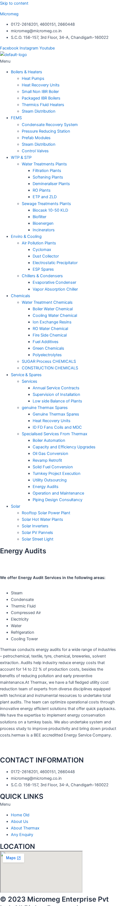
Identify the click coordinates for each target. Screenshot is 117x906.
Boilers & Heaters (26, 71)
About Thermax (25, 828)
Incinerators (44, 229)
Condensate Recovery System (50, 124)
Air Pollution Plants (39, 243)
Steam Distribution (39, 111)
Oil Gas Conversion (50, 453)
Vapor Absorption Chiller (55, 289)
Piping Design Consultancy (57, 499)
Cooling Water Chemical (55, 315)
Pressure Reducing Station (46, 131)
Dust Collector (46, 256)
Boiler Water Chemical (53, 308)
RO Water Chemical (50, 328)
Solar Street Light (37, 539)
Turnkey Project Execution (57, 473)
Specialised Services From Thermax (54, 433)
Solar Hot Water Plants (42, 519)
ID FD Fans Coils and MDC (57, 427)
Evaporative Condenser (54, 282)
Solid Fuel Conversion (53, 466)
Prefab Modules (36, 137)
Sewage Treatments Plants (46, 203)
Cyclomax (42, 249)
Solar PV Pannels (37, 532)
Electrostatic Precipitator (55, 262)
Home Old (20, 815)
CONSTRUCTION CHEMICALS (50, 368)
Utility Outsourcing (50, 480)
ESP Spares (43, 269)
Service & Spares (26, 374)
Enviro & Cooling (26, 236)
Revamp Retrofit (47, 460)
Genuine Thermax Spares (56, 414)
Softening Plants (48, 177)
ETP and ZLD (45, 196)
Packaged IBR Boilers (41, 98)
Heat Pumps (33, 78)
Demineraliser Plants (51, 183)
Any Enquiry (22, 834)
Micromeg (9, 13)
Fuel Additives (46, 341)
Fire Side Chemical (50, 335)
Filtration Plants (47, 170)
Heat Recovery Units (41, 85)
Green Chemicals (48, 348)
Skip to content (14, 3)
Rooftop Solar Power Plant (46, 512)
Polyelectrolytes (47, 354)
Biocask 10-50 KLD (50, 210)
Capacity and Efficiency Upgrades (64, 447)
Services (29, 381)
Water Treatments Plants (44, 164)
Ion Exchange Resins (52, 322)
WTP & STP (21, 157)
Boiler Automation (49, 440)
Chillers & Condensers (42, 275)
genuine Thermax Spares (45, 407)
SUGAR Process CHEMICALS (49, 361)
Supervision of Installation (56, 394)
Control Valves (35, 150)
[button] (58, 61)
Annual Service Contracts (56, 387)
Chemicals (20, 295)
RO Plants (42, 190)
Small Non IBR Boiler (40, 91)
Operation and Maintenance (58, 493)
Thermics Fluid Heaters (43, 104)
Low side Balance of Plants (57, 401)
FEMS (16, 117)
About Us (19, 821)
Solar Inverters (35, 526)
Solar (15, 506)
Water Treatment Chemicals (47, 302)
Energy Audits (46, 486)
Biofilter (39, 216)
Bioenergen (43, 223)
